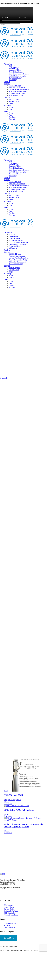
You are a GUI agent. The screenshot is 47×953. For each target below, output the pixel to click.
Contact (7, 925)
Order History (9, 907)
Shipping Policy (9, 913)
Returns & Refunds (11, 911)
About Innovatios (10, 923)
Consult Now (9, 938)
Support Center (9, 927)
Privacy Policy (9, 909)
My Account (8, 905)
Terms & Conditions (11, 915)
